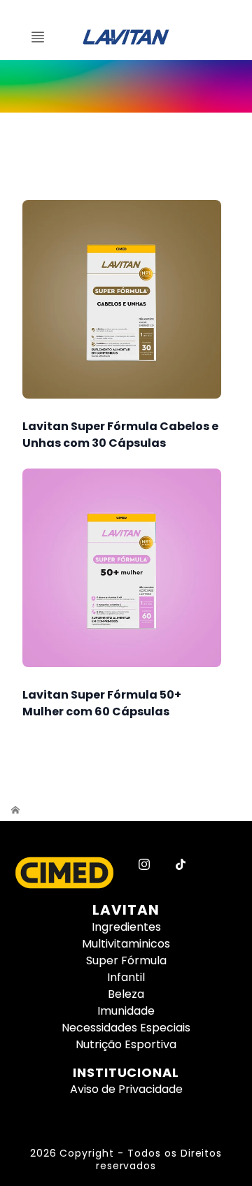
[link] (126, 86)
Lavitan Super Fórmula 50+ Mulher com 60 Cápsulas (101, 703)
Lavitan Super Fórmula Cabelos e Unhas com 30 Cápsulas (120, 434)
